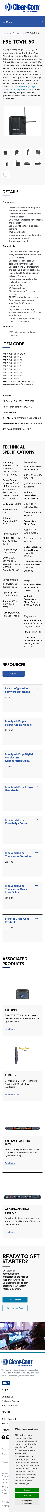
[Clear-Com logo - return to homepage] (22, 7)
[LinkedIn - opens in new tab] (8, 1437)
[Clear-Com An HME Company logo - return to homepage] (17, 1362)
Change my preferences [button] (27, 1501)
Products (16, 33)
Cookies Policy (8, 1454)
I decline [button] (27, 1495)
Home (5, 33)
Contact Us (7, 1396)
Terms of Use (8, 1449)
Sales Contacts (15, 1300)
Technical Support (11, 1401)
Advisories (6, 1462)
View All (13, 674)
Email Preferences (11, 1405)
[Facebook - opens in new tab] (3, 1437)
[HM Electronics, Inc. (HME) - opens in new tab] (7, 1383)
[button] (42, 21)
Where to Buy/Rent (15, 1308)
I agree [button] (27, 1490)
